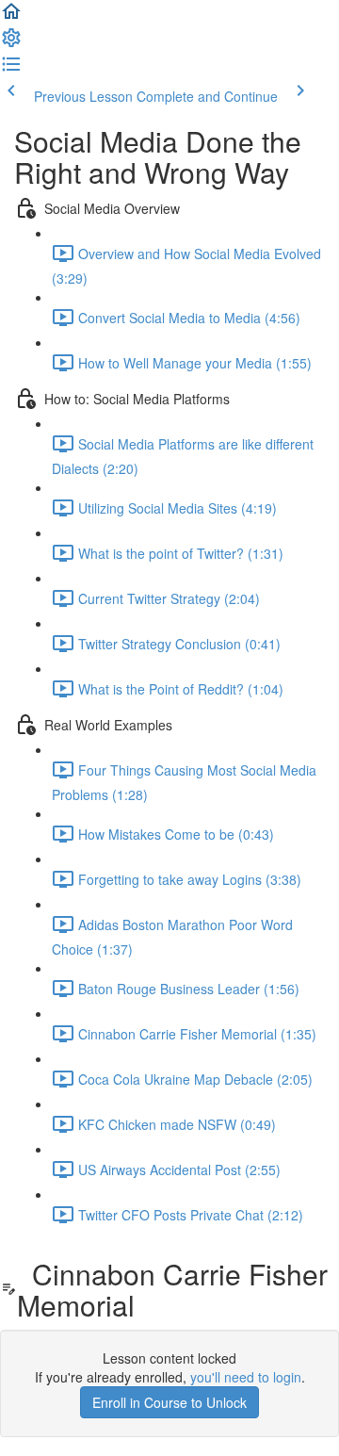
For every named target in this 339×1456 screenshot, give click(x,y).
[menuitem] (11, 43)
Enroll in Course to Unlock (169, 1402)
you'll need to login (245, 1376)
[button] (11, 17)
